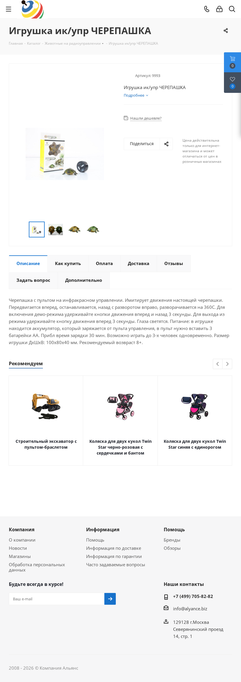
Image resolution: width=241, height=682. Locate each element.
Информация (102, 529)
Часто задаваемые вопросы (115, 564)
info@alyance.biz (190, 608)
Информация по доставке (113, 548)
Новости (18, 548)
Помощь (95, 540)
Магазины (20, 556)
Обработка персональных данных (37, 567)
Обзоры (172, 548)
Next (227, 364)
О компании (22, 540)
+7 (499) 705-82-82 (193, 596)
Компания (21, 529)
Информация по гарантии (114, 556)
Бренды (172, 540)
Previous (218, 364)
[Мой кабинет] (219, 9)
